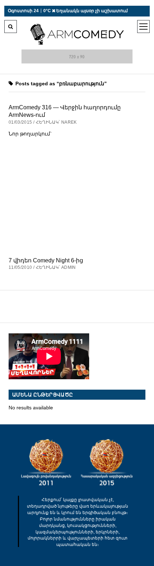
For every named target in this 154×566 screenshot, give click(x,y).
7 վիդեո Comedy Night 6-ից (46, 260)
